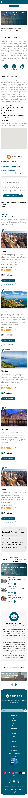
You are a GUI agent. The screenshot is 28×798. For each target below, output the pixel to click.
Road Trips (8, 28)
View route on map (7, 105)
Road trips (14, 746)
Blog (14, 723)
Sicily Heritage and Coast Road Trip (9, 31)
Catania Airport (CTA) (13, 108)
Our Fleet (14, 731)
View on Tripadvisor (8, 280)
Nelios (17, 792)
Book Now (14, 6)
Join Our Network (14, 726)
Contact (14, 738)
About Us (14, 720)
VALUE (19, 789)
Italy (18, 28)
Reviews (14, 744)
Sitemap (14, 741)
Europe (14, 28)
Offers (14, 733)
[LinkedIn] (19, 781)
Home (2, 28)
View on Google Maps (8, 284)
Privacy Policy (14, 756)
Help (14, 736)
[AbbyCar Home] (14, 696)
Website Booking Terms (14, 753)
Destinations (14, 728)
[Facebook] (9, 781)
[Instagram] (14, 781)
